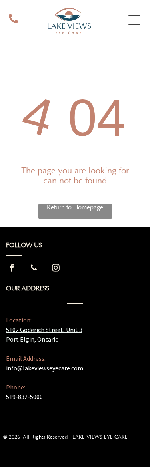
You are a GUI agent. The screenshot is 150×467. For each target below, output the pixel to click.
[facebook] (11, 269)
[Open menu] (134, 20)
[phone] (14, 20)
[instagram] (55, 269)
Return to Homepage (75, 207)
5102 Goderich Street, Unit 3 (44, 330)
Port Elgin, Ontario (32, 339)
